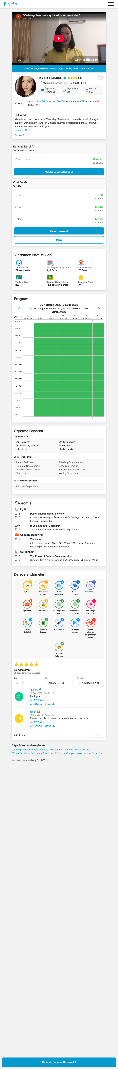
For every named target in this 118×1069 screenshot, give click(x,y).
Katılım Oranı (84, 267)
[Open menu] (111, 4)
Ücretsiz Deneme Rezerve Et (59, 1062)
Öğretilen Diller (51, 88)
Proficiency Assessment (43, 753)
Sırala (80, 678)
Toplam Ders (21, 281)
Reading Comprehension (70, 753)
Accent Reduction (93, 753)
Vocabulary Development (49, 749)
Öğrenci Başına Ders (57, 281)
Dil (46, 678)
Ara (15, 678)
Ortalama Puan (85, 281)
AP (33, 749)
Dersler (93, 88)
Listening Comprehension (77, 749)
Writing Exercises (21, 753)
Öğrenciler (72, 88)
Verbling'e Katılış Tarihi (58, 267)
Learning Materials (21, 749)
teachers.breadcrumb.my (24, 760)
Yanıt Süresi (21, 267)
